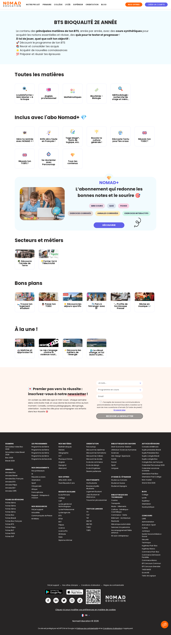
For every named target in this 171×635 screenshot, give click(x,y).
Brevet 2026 (10, 461)
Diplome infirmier (65, 540)
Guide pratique (148, 507)
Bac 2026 (9, 458)
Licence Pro (63, 531)
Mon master (147, 480)
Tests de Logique (149, 576)
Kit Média (35, 519)
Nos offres (134, 4)
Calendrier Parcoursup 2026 (153, 465)
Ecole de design (92, 465)
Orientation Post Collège (151, 477)
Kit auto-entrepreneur (120, 536)
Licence (62, 528)
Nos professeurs (38, 471)
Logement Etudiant (94, 491)
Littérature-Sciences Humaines (123, 450)
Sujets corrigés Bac (150, 459)
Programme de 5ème (40, 450)
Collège (58, 4)
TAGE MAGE (146, 569)
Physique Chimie (65, 459)
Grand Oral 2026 (148, 483)
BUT (60, 522)
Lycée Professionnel (66, 509)
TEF (87, 518)
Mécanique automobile (120, 524)
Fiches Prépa (10, 527)
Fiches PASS (10, 533)
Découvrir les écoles (94, 459)
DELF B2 (89, 524)
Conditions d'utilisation (90, 585)
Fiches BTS (9, 524)
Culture (145, 528)
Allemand (63, 468)
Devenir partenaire (93, 471)
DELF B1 (89, 521)
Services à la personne (120, 527)
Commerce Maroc (149, 560)
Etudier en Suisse (118, 483)
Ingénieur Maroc (148, 549)
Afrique (34, 489)
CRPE (144, 519)
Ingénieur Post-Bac (150, 545)
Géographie (63, 453)
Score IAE (145, 572)
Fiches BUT (9, 530)
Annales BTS (10, 482)
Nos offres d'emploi (70, 585)
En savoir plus (119, 410)
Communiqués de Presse (42, 515)
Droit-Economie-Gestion (121, 447)
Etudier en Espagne (119, 486)
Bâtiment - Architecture (120, 518)
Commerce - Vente (119, 515)
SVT (60, 456)
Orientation (92, 4)
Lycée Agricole (64, 512)
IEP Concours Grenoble (151, 566)
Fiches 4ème (10, 509)
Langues (114, 468)
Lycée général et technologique (65, 505)
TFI (87, 512)
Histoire (61, 450)
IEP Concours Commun (151, 563)
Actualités (36, 512)
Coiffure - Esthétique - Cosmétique (120, 510)
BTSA (61, 519)
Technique (146, 542)
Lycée (67, 4)
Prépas (61, 525)
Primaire (47, 4)
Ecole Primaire (64, 495)
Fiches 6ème (10, 503)
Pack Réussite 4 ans (67, 483)
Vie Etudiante (91, 483)
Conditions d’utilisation (112, 628)
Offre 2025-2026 (65, 480)
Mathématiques (65, 447)
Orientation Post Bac (150, 474)
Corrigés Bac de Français (152, 462)
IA (32, 474)
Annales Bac (10, 472)
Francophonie (37, 492)
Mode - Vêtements (118, 506)
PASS (61, 537)
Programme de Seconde (42, 459)
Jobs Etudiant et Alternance (92, 496)
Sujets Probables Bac (150, 453)
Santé (113, 459)
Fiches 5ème (10, 506)
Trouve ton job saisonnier (96, 500)
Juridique (146, 531)
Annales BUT (10, 488)
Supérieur (78, 4)
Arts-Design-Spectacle (120, 456)
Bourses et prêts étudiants (92, 487)
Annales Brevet (11, 475)
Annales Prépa (11, 485)
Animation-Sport (149, 525)
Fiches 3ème (10, 512)
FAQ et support (37, 509)
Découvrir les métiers (94, 456)
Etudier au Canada (119, 480)
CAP (60, 501)
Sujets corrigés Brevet (150, 456)
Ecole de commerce (94, 462)
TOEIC (88, 527)
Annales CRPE (10, 491)
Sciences (115, 453)
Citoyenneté (36, 486)
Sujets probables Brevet (151, 450)
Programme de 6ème (40, 447)
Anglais (62, 462)
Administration (148, 522)
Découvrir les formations (96, 453)
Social (113, 462)
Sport (34, 483)
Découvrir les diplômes (95, 450)
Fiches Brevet (10, 518)
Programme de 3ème (40, 456)
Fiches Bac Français (13, 521)
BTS (60, 515)
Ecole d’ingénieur (93, 468)
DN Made (62, 534)
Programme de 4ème (40, 453)
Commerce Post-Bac (150, 552)
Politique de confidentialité (87, 628)
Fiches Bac (9, 515)
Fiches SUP (9, 536)
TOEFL (88, 530)
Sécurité (145, 539)
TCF (87, 515)
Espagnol (62, 465)
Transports (115, 503)
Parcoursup (91, 447)
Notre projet (33, 4)
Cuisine (114, 500)
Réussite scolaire (38, 477)
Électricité (115, 521)
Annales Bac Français (14, 478)
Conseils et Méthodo (150, 447)
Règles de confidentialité (114, 585)
